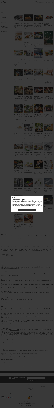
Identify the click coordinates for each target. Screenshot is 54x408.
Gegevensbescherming (36, 207)
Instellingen (29, 207)
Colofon (16, 207)
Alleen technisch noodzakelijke (23, 207)
